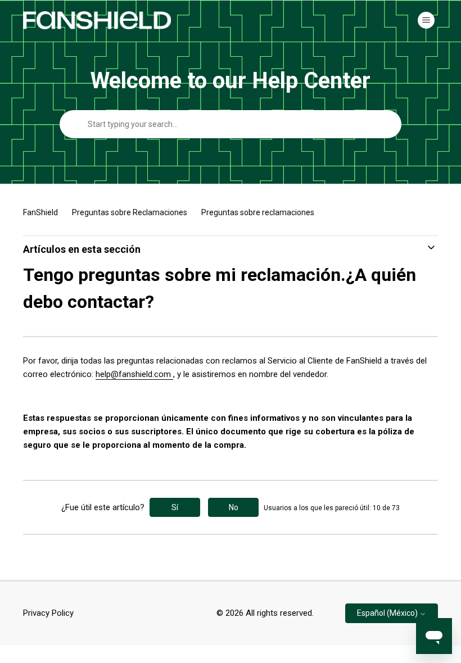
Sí (174, 507)
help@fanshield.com (134, 374)
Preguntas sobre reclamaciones (257, 212)
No (233, 507)
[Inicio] (97, 20)
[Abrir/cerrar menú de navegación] (426, 20)
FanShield (40, 212)
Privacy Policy (48, 613)
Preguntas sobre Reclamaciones (129, 212)
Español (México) (388, 612)
